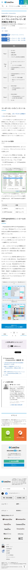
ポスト (18, 352)
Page (5, 53)
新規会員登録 (14, 461)
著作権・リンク (9, 546)
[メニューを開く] (2, 2)
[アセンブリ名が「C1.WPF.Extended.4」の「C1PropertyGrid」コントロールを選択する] (14, 182)
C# (2, 30)
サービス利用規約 (9, 555)
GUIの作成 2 (14, 94)
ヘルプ (7, 544)
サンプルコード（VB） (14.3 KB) (17, 40)
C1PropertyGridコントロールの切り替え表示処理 (18, 97)
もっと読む (5, 375)
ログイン (15, 465)
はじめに (13, 50)
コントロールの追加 (17, 65)
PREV (5, 334)
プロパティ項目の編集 (17, 77)
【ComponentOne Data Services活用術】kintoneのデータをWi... (14, 363)
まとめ (12, 100)
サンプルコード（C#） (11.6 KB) (17, 38)
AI (6, 6)
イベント (3, 510)
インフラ (24, 6)
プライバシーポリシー (10, 557)
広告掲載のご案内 (21, 497)
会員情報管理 (9, 548)
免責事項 (8, 550)
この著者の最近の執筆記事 (16, 405)
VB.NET (6, 30)
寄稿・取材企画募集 (7, 497)
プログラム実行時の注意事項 (18, 57)
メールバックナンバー (15, 457)
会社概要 (8, 553)
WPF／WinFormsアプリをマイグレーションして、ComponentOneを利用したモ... (14, 372)
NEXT (23, 334)
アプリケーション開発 (14, 6)
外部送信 (8, 559)
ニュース (3, 504)
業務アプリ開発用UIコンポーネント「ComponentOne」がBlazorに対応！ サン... (13, 368)
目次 (14, 46)
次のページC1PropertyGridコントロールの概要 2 (14, 326)
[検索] (2, 6)
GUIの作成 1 (14, 86)
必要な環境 (13, 54)
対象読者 (13, 52)
